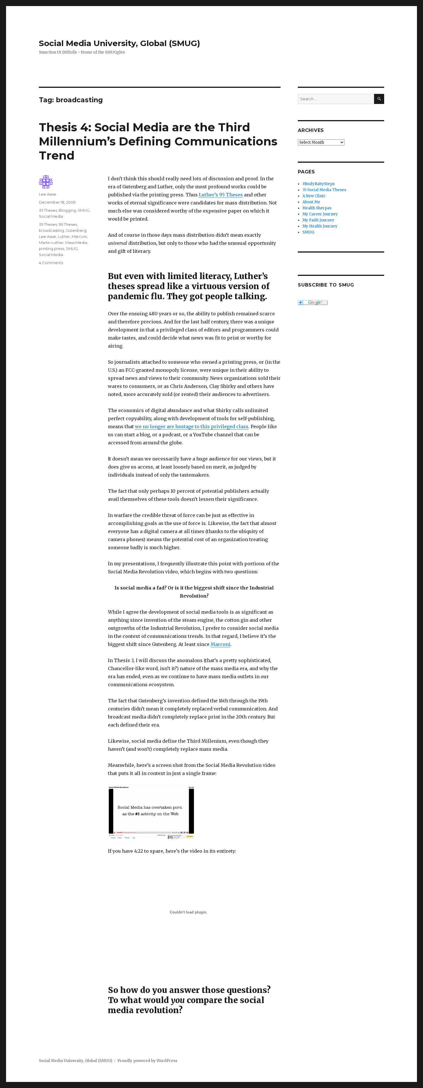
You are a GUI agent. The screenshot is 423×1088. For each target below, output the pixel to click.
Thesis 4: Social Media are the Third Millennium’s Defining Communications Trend (158, 141)
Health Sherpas (316, 208)
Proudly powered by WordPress (147, 1060)
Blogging (67, 210)
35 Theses (48, 210)
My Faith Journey (318, 220)
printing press (51, 248)
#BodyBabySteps (318, 183)
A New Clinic (313, 196)
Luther (64, 236)
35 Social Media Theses (324, 189)
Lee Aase (47, 194)
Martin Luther (51, 242)
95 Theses (68, 224)
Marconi (220, 644)
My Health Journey (320, 226)
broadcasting (51, 230)
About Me (311, 202)
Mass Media (76, 242)
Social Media (51, 216)
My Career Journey (320, 214)
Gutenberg (76, 230)
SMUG (83, 210)
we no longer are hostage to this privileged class (191, 426)
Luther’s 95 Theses (221, 195)
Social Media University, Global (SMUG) (119, 43)
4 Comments (51, 262)
